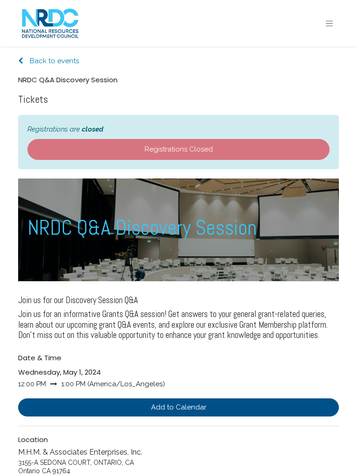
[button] (178, 407)
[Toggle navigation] (329, 23)
